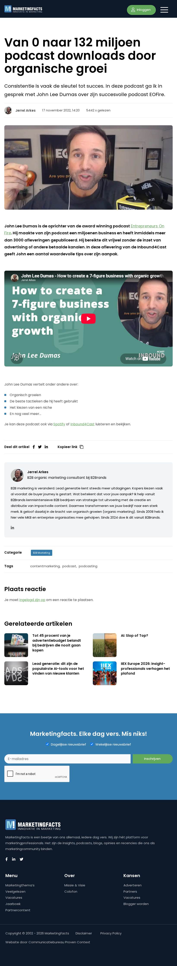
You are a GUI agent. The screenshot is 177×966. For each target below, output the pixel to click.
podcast (69, 566)
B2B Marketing (41, 553)
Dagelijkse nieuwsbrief (68, 744)
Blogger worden (136, 904)
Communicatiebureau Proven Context (59, 942)
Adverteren (132, 885)
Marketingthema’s (20, 885)
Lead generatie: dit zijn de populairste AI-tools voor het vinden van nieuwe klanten (58, 668)
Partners (130, 891)
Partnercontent (17, 910)
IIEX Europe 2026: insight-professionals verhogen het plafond (145, 668)
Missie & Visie (74, 885)
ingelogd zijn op (32, 599)
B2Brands (98, 477)
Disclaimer (84, 933)
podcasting (88, 566)
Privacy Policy (111, 933)
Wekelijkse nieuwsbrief (113, 744)
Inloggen (143, 9)
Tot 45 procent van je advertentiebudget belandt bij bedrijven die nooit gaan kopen (56, 643)
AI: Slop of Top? (134, 635)
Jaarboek (13, 904)
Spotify (59, 424)
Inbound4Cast (82, 424)
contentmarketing (45, 566)
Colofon (70, 891)
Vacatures (13, 897)
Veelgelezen (15, 891)
